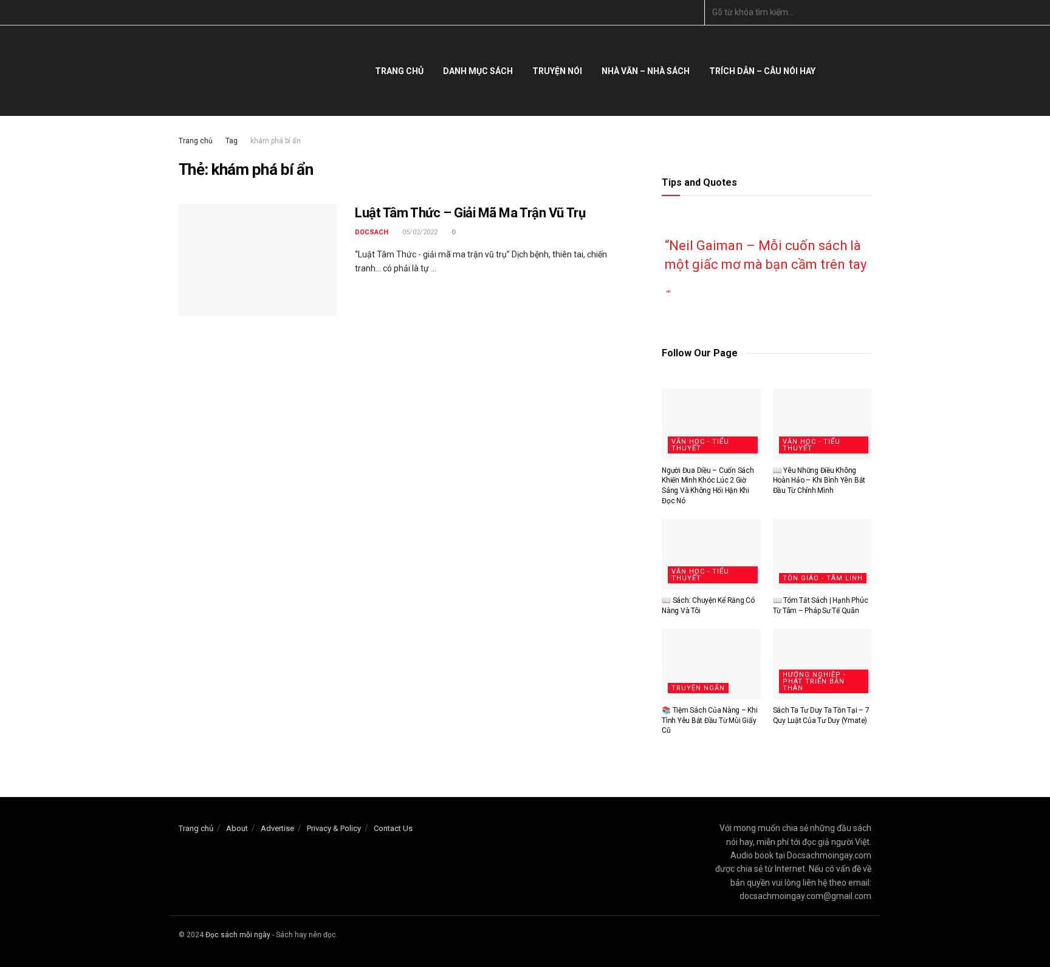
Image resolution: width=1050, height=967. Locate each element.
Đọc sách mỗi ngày (237, 935)
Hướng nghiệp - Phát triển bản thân (814, 681)
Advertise (277, 828)
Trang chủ (399, 71)
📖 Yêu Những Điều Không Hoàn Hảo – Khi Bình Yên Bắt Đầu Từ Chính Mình (819, 480)
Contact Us (393, 828)
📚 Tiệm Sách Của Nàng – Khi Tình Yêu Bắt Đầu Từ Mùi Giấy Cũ (710, 720)
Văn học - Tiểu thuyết (700, 445)
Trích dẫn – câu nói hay (762, 71)
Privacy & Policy (334, 828)
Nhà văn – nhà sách (646, 71)
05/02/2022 (418, 232)
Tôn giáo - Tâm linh (823, 578)
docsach (371, 232)
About (237, 828)
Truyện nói (557, 71)
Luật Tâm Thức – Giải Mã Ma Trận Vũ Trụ (470, 212)
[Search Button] (864, 12)
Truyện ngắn (698, 688)
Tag (231, 141)
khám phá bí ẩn (275, 141)
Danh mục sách (478, 71)
